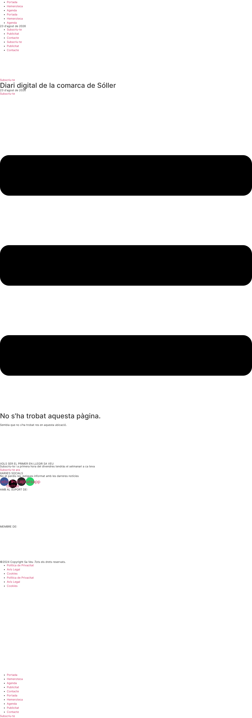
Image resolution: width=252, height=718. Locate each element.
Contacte (13, 37)
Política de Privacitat (20, 565)
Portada (12, 2)
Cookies (12, 573)
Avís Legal (13, 569)
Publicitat (13, 33)
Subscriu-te (14, 29)
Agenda (12, 10)
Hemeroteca (15, 6)
